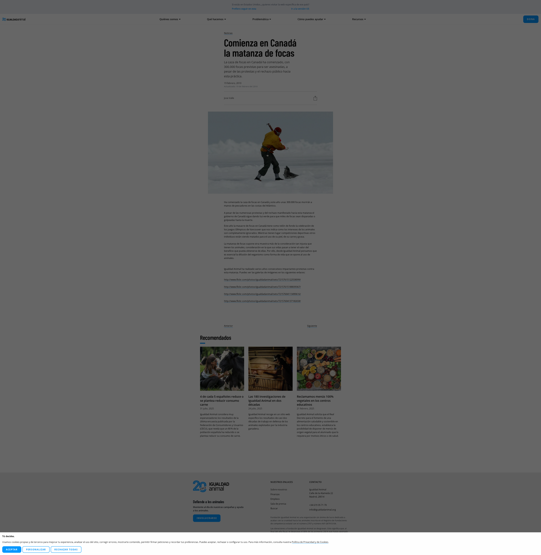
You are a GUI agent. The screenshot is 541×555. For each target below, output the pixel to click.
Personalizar (36, 549)
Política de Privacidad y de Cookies (310, 542)
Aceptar (12, 549)
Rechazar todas (66, 549)
